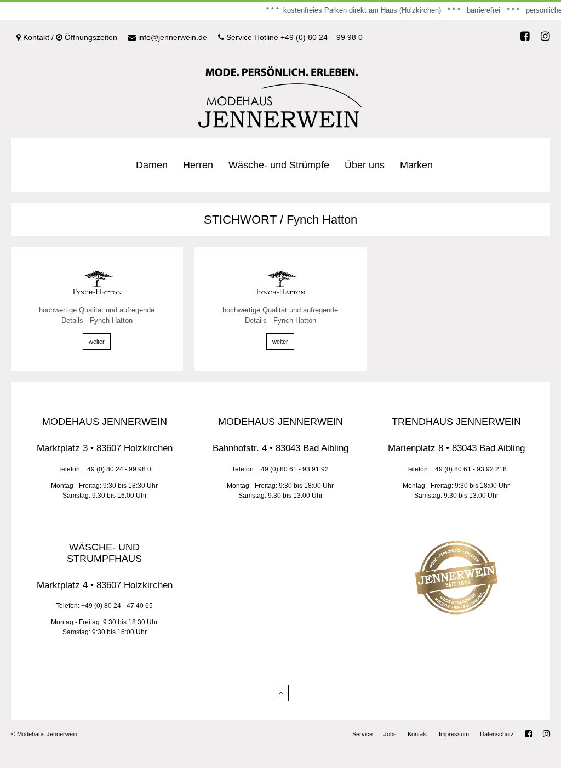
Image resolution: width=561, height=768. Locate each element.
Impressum (454, 734)
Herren (198, 165)
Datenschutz (497, 734)
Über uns (365, 165)
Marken (416, 165)
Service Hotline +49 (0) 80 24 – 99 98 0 (293, 37)
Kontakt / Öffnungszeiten (69, 37)
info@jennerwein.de (171, 37)
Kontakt (418, 734)
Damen (152, 165)
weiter (97, 341)
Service (362, 734)
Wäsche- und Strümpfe (278, 165)
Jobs (390, 734)
